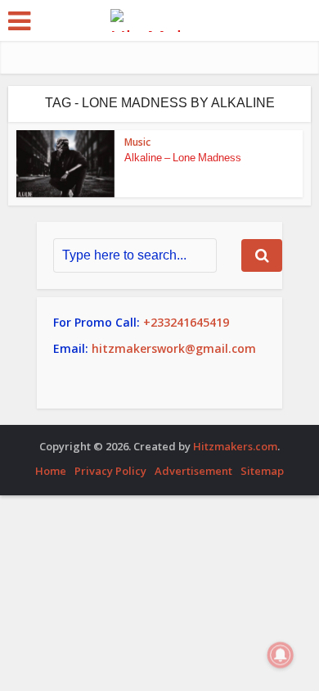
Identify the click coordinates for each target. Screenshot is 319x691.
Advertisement (193, 470)
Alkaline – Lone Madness (182, 157)
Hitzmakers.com (235, 446)
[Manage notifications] (280, 655)
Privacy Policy (110, 470)
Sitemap (262, 470)
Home (50, 470)
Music (137, 142)
